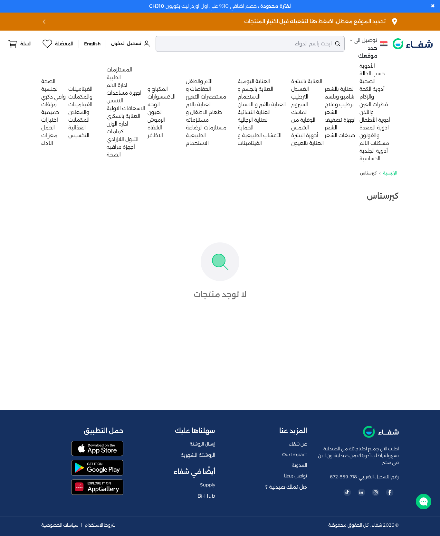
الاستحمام (197, 143)
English (92, 44)
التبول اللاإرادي (123, 139)
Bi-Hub (206, 496)
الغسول (300, 89)
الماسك (299, 112)
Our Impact (294, 454)
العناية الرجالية (253, 120)
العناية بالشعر (340, 89)
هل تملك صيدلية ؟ (286, 487)
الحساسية (369, 158)
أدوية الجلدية (373, 151)
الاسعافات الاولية (126, 108)
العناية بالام (199, 104)
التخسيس (78, 135)
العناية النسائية (254, 112)
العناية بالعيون (307, 143)
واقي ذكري (53, 97)
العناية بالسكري (123, 116)
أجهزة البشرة (304, 135)
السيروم (299, 104)
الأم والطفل (199, 81)
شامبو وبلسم (339, 97)
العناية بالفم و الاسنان (262, 104)
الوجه (154, 104)
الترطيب (299, 97)
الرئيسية (390, 173)
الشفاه (155, 128)
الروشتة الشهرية (198, 455)
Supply (207, 485)
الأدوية (367, 66)
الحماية (245, 128)
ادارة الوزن (117, 124)
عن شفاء (298, 444)
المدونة (299, 465)
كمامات (115, 131)
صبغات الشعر (340, 135)
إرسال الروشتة (202, 444)
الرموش (156, 120)
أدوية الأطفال (374, 120)
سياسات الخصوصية (59, 525)
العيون (155, 112)
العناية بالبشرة (306, 81)
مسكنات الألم (374, 143)
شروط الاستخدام (100, 525)
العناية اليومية (254, 81)
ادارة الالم (117, 85)
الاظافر (155, 135)
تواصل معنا (295, 476)
